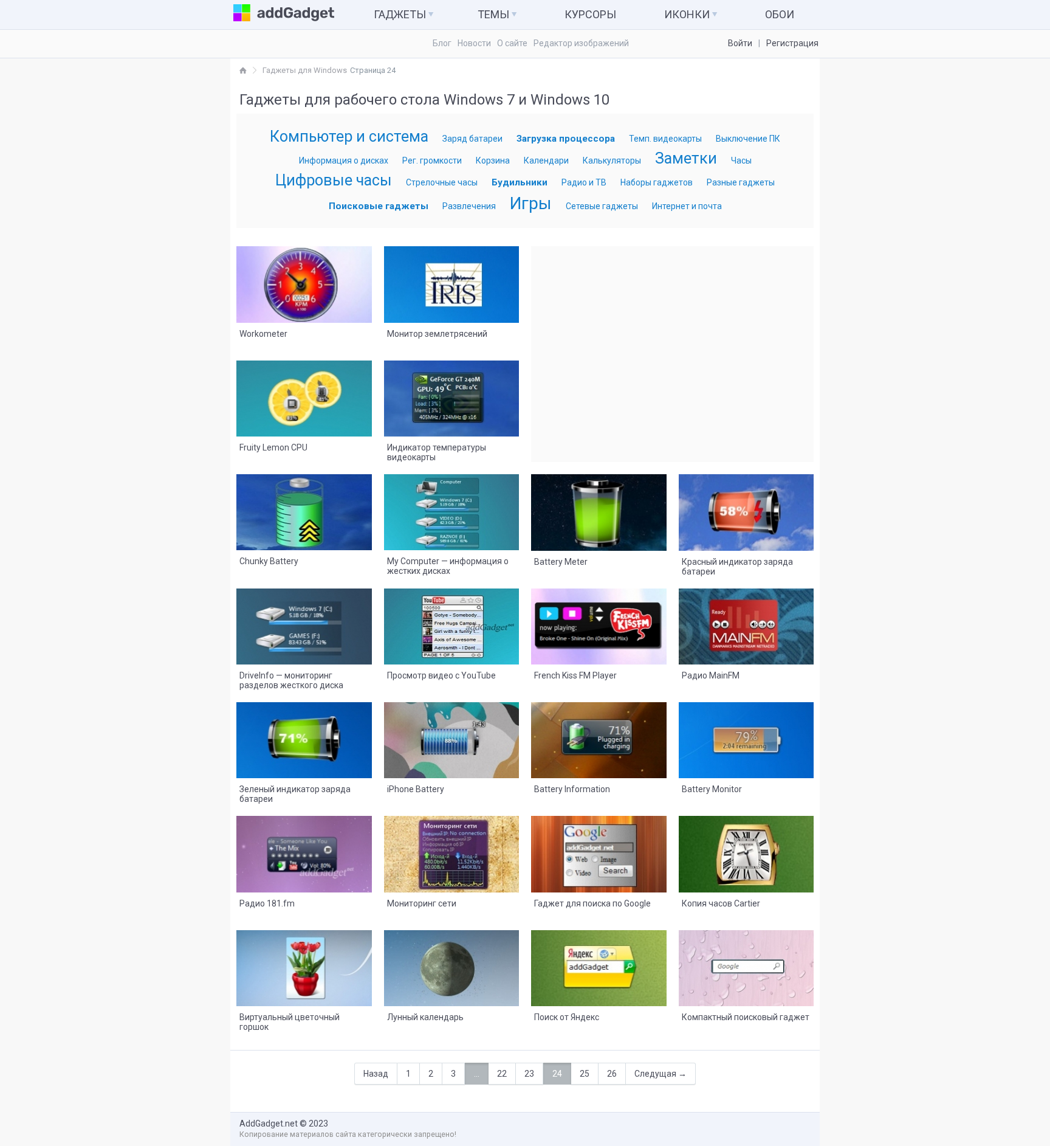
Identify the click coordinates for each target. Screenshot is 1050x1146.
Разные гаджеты (741, 182)
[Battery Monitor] (746, 737)
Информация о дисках (343, 160)
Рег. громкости (432, 160)
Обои (779, 14)
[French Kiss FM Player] (599, 623)
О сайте (512, 43)
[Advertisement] (673, 354)
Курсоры (590, 14)
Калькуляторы (612, 160)
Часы (741, 160)
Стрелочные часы (442, 182)
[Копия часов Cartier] (746, 851)
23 (529, 1074)
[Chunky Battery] (304, 509)
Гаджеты (401, 14)
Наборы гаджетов (656, 182)
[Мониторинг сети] (452, 851)
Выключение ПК (748, 138)
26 (612, 1074)
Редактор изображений (581, 43)
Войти (740, 43)
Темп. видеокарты (665, 138)
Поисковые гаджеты (378, 206)
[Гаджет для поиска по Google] (599, 851)
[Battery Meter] (599, 509)
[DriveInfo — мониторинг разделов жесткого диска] (304, 623)
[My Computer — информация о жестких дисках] (452, 509)
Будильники (519, 182)
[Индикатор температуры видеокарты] (452, 395)
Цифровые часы (333, 180)
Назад (375, 1074)
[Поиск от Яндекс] (599, 965)
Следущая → (660, 1074)
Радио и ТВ (583, 182)
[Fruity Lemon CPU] (304, 395)
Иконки (688, 14)
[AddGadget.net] (243, 70)
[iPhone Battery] (452, 737)
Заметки (686, 158)
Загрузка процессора (565, 138)
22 (502, 1074)
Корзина (493, 160)
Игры (531, 203)
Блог (442, 43)
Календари (546, 160)
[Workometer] (304, 281)
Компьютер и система (349, 136)
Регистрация (792, 43)
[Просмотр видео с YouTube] (452, 623)
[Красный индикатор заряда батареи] (746, 509)
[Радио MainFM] (746, 623)
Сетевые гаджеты (602, 206)
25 (584, 1074)
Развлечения (469, 206)
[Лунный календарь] (452, 965)
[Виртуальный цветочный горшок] (304, 965)
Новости (474, 43)
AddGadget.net (268, 1123)
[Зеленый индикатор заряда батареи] (304, 737)
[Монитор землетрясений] (452, 281)
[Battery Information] (599, 737)
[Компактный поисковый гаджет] (746, 965)
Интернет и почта (687, 206)
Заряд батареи (472, 138)
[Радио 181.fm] (304, 851)
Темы (495, 14)
